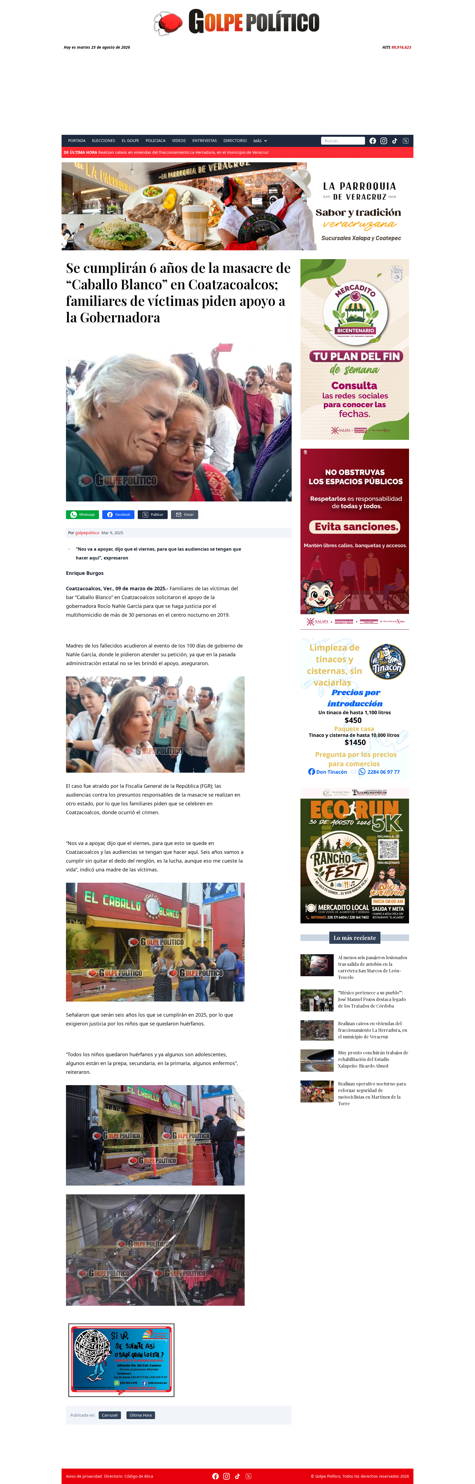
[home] (237, 21)
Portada (76, 140)
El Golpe (130, 140)
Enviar (189, 514)
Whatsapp (87, 514)
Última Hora (141, 1415)
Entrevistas (204, 140)
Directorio (235, 140)
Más (257, 140)
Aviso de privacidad (84, 1476)
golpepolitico (87, 532)
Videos (179, 140)
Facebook (122, 514)
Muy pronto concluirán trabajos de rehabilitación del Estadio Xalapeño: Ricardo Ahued (161, 152)
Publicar (157, 514)
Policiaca (155, 140)
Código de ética (139, 1476)
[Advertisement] (237, 91)
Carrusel (110, 1415)
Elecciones (103, 140)
